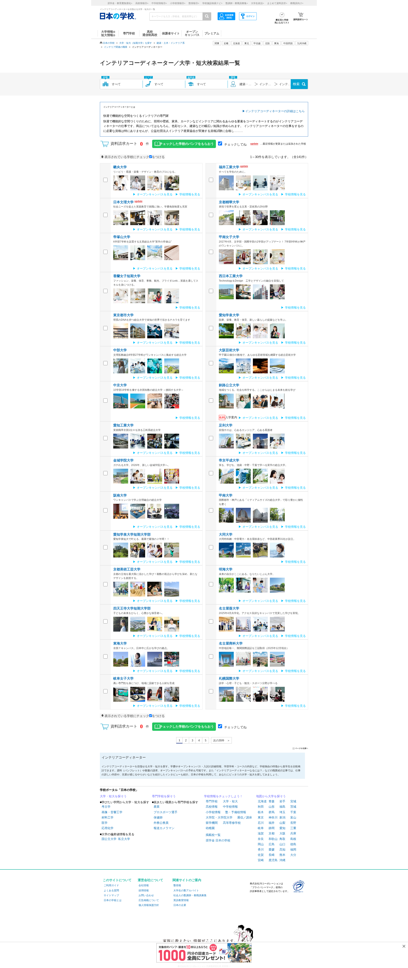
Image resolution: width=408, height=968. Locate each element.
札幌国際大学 (229, 678)
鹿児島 (273, 860)
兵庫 (293, 833)
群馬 (272, 812)
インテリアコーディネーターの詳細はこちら (275, 111)
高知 (282, 849)
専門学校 (212, 801)
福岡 (293, 849)
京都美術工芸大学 (126, 569)
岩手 (282, 801)
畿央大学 (120, 167)
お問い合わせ (146, 895)
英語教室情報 (181, 900)
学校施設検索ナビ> (212, 3)
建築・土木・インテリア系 (171, 43)
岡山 (261, 844)
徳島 (293, 844)
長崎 (272, 855)
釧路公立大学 (229, 385)
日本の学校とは (113, 900)
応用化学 (107, 828)
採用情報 (144, 890)
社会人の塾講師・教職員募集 (190, 895)
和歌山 (273, 839)
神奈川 (273, 817)
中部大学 (120, 350)
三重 (293, 828)
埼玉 (282, 812)
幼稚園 (210, 828)
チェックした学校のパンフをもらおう (187, 143)
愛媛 (272, 849)
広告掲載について (149, 900)
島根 (293, 839)
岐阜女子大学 (123, 678)
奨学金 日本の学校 (218, 840)
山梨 (282, 822)
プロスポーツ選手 (165, 812)
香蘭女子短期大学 (126, 276)
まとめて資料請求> (277, 3)
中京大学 (120, 385)
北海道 (236, 43)
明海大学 (225, 569)
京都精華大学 (229, 202)
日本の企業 (179, 905)
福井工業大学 (229, 167)
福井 (272, 822)
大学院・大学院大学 (219, 817)
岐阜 (261, 828)
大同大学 (225, 534)
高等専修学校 (232, 822)
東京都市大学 (123, 315)
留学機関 (212, 822)
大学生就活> (257, 3)
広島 (272, 844)
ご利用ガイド (111, 885)
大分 (293, 855)
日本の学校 (109, 43)
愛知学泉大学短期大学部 (132, 534)
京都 (272, 833)
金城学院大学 (123, 460)
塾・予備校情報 (235, 812)
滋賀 (261, 833)
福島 (282, 806)
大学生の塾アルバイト (186, 890)
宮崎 (261, 860)
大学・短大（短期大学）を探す (135, 43)
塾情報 (177, 885)
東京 (261, 817)
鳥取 (282, 839)
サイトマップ (111, 895)
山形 (272, 806)
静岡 (272, 828)
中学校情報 (230, 806)
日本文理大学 (123, 202)
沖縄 (282, 860)
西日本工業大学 (231, 276)
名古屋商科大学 (231, 643)
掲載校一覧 (213, 835)
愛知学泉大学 (229, 315)
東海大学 (120, 643)
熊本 (282, 855)
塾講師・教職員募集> (236, 3)
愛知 (282, 828)
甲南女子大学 (229, 237)
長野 (293, 822)
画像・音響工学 (112, 812)
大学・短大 (230, 801)
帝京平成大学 (229, 460)
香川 (261, 849)
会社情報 (144, 885)
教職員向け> (296, 3)
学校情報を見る (189, 194)
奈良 (261, 839)
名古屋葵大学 (229, 608)
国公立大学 (109, 839)
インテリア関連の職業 (115, 47)
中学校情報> (159, 3)
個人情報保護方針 (149, 905)
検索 (296, 84)
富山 (293, 817)
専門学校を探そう (164, 796)
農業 (157, 806)
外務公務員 (161, 822)
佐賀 (261, 855)
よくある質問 (111, 890)
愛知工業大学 (123, 425)
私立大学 (124, 839)
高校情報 (212, 806)
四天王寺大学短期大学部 (132, 608)
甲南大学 (225, 495)
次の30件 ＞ (221, 740)
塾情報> (193, 3)
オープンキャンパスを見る (155, 194)
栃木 (261, 812)
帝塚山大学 (121, 237)
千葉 (293, 812)
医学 (105, 822)
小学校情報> (177, 3)
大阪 (282, 833)
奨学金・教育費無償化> (120, 3)
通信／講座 (244, 817)
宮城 (293, 801)
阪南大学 (120, 495)
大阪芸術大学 (229, 350)
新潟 (282, 817)
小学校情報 (213, 812)
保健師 (158, 817)
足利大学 (225, 425)
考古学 (106, 806)
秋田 (261, 806)
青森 (272, 801)
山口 (282, 844)
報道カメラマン (164, 828)
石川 (261, 822)
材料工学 (107, 817)
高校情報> (141, 3)
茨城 (293, 806)
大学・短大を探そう (113, 796)
